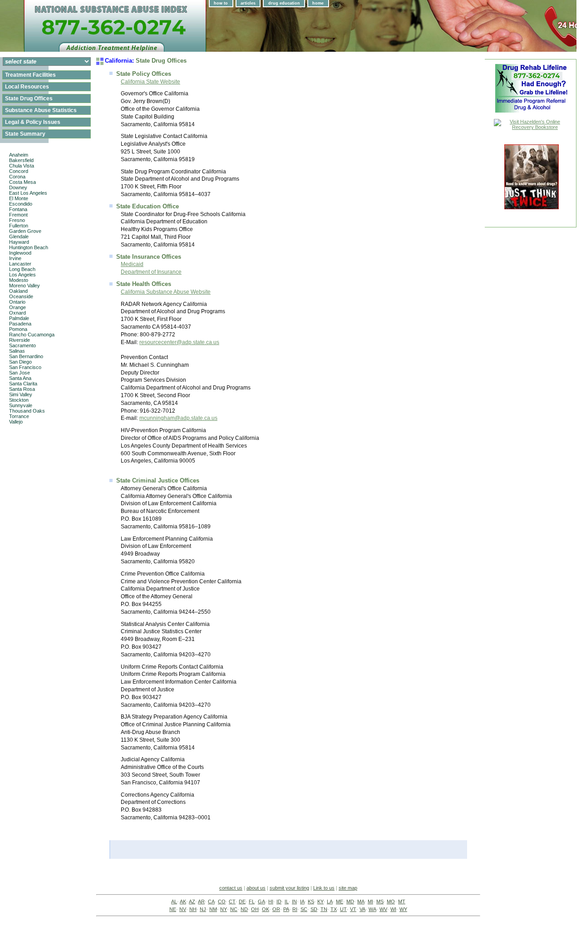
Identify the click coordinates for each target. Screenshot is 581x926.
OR (276, 909)
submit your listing (289, 888)
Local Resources (27, 87)
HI (270, 901)
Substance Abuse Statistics (41, 110)
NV (182, 909)
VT (353, 909)
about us (256, 888)
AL (174, 901)
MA (360, 901)
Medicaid (132, 264)
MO (391, 901)
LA (330, 901)
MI (370, 901)
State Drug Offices (29, 98)
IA (302, 901)
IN (294, 901)
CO (222, 901)
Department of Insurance (151, 272)
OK (265, 909)
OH (255, 909)
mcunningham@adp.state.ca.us (178, 418)
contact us (230, 888)
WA (372, 909)
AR (201, 901)
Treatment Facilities (30, 75)
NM (213, 909)
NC (233, 909)
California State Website (150, 82)
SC (303, 909)
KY (320, 901)
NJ (203, 909)
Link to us (324, 888)
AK (183, 901)
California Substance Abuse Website (166, 292)
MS (380, 901)
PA (286, 909)
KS (311, 901)
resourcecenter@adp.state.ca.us (179, 342)
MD (350, 901)
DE (242, 901)
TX (333, 909)
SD (313, 909)
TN (323, 909)
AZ (192, 901)
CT (232, 901)
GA (261, 901)
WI (393, 909)
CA (211, 901)
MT (401, 901)
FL (252, 901)
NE (172, 909)
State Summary (25, 134)
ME (339, 901)
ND (244, 909)
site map (348, 888)
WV (383, 909)
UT (343, 909)
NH (193, 909)
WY (403, 909)
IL (287, 901)
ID (278, 901)
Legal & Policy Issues (32, 122)
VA (362, 909)
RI (294, 909)
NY (223, 909)
